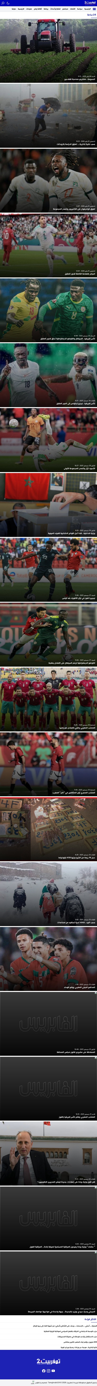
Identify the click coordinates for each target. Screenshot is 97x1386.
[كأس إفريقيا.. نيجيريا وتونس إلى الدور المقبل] (48, 375)
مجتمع (65, 9)
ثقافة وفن (38, 9)
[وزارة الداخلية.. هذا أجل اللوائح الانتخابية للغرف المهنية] (48, 505)
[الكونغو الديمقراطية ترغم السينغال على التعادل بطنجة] (48, 635)
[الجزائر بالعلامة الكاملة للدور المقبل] (48, 245)
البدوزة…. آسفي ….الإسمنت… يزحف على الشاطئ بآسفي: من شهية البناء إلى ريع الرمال (65, 1326)
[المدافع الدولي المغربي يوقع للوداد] (48, 959)
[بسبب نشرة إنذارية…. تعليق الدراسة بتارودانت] (48, 116)
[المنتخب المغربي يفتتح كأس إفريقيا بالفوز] (48, 1089)
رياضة (46, 9)
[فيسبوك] (44, 1371)
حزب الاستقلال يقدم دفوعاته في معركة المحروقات (77, 1336)
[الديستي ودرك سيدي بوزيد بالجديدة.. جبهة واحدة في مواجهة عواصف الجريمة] (48, 1283)
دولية (14, 9)
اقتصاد (72, 9)
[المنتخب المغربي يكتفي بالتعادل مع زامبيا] (48, 699)
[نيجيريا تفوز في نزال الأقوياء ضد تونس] (48, 570)
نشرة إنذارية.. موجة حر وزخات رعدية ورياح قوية (79, 1347)
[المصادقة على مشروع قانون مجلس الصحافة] (48, 1024)
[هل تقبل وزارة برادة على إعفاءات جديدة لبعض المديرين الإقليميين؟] (48, 1153)
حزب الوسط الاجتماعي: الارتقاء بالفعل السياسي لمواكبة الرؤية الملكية (70, 1331)
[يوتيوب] (53, 1371)
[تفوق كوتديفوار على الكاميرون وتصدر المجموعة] (48, 181)
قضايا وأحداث (55, 9)
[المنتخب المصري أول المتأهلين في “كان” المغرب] (48, 764)
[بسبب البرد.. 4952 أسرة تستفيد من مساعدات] (48, 894)
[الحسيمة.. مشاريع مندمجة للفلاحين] (48, 51)
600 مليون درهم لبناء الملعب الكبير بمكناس (80, 1342)
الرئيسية (87, 9)
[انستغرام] (48, 1371)
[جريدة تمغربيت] (90, 3)
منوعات (29, 9)
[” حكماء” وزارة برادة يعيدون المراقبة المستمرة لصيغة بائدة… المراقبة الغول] (48, 1218)
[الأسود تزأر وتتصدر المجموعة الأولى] (48, 440)
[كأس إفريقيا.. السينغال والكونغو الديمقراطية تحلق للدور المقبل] (48, 310)
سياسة (79, 9)
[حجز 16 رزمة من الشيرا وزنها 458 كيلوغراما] (48, 829)
